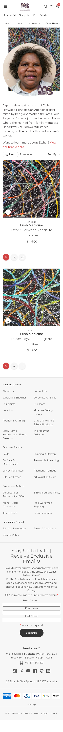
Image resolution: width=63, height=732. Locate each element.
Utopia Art (9, 15)
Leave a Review (43, 513)
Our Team (39, 404)
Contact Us (40, 391)
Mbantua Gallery (12, 384)
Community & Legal (13, 522)
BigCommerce (50, 713)
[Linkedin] (48, 671)
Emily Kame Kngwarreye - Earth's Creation (15, 434)
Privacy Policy (11, 535)
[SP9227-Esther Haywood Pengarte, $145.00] (31, 297)
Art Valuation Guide (45, 477)
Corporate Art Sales (45, 397)
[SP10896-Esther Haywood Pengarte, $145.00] (31, 189)
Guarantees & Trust (14, 486)
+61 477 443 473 (46, 653)
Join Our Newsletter (14, 528)
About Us (8, 391)
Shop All (24, 15)
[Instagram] (16, 671)
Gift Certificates (12, 477)
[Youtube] (29, 671)
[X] (22, 671)
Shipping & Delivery (45, 454)
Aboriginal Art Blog (14, 420)
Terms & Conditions (45, 528)
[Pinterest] (43, 671)
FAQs (6, 454)
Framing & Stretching (46, 460)
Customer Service (12, 447)
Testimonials (10, 513)
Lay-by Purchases (13, 470)
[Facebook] (36, 671)
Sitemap (31, 704)
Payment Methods (45, 470)
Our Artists (40, 15)
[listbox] (47, 154)
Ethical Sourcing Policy (47, 492)
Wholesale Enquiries (14, 397)
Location (8, 410)
